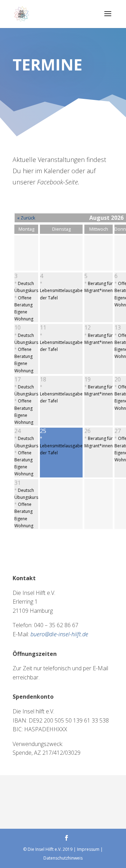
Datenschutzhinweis (63, 858)
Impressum (88, 849)
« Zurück (26, 218)
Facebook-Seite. (59, 182)
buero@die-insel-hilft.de (59, 634)
